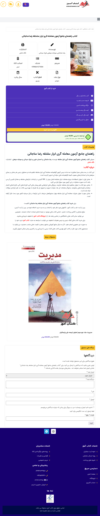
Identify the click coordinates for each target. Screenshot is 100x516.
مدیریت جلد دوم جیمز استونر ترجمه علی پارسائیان (76, 332)
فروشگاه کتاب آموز (40, 216)
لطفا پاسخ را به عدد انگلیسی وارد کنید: (82, 411)
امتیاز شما (90, 372)
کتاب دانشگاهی (86, 29)
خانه (93, 29)
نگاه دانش (22, 53)
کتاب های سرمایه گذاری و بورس (74, 29)
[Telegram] (46, 431)
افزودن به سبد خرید (50, 130)
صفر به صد (43, 511)
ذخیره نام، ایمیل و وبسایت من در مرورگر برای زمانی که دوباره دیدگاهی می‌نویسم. (66, 407)
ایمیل (92, 399)
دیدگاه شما (90, 379)
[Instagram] (53, 431)
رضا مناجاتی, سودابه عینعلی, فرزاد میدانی (52, 53)
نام (92, 391)
